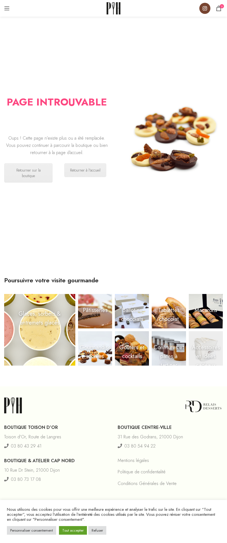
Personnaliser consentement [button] (31, 530)
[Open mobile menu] (6, 8)
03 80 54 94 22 (140, 446)
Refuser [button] (97, 530)
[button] (39, 330)
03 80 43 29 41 (26, 446)
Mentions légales (133, 460)
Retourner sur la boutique (28, 173)
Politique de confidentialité (142, 471)
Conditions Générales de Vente (147, 483)
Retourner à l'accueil (85, 170)
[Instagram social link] (204, 8)
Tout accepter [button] (73, 530)
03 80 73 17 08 (26, 479)
